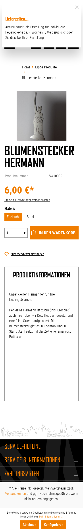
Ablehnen (29, 525)
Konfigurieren (53, 525)
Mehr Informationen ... (51, 516)
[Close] (77, 6)
